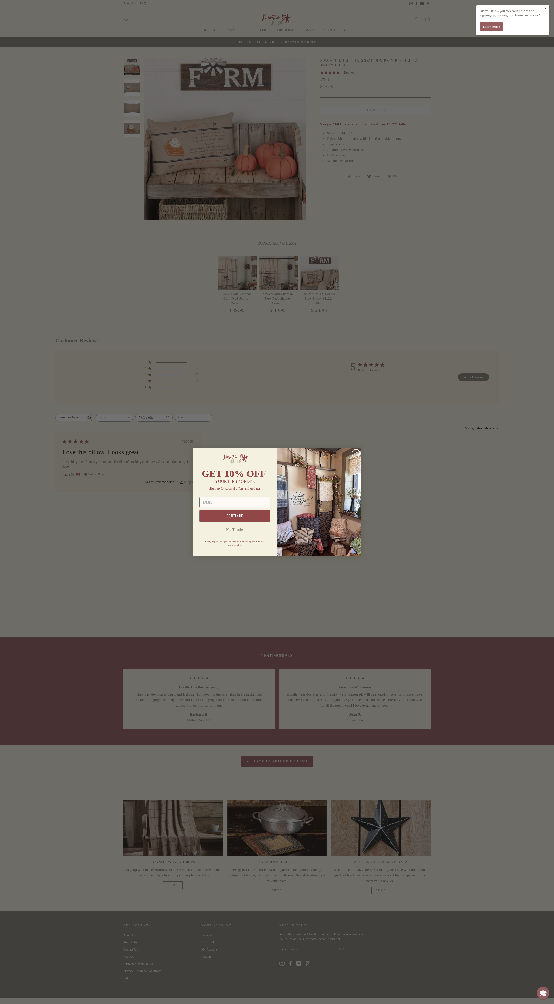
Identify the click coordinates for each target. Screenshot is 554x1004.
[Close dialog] (356, 453)
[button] (543, 993)
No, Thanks (234, 529)
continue (235, 516)
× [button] (545, 8)
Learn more (491, 26)
